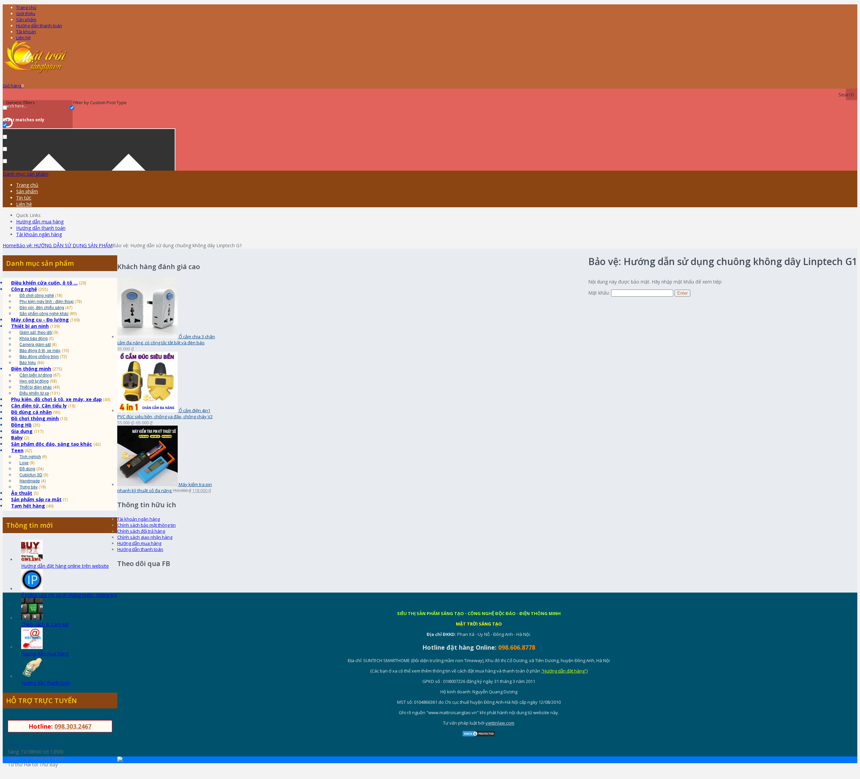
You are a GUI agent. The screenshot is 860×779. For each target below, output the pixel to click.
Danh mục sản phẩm (25, 174)
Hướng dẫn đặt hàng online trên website (65, 566)
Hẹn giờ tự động (34, 381)
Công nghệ (24, 289)
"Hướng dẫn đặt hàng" (564, 671)
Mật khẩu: (599, 293)
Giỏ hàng (13, 86)
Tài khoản (26, 32)
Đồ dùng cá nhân (31, 412)
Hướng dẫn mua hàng (39, 221)
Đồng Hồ (21, 425)
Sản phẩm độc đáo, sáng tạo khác (51, 444)
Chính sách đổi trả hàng (141, 531)
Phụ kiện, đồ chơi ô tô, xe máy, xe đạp (56, 399)
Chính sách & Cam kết (45, 624)
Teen (17, 450)
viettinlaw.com (499, 723)
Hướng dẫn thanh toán (39, 26)
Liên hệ (23, 38)
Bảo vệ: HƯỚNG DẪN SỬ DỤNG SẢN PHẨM (64, 245)
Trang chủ (26, 7)
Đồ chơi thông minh (35, 418)
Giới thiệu (25, 13)
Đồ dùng (27, 468)
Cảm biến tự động (35, 375)
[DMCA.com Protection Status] (479, 735)
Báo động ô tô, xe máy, (40, 350)
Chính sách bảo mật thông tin (146, 525)
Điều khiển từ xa (34, 393)
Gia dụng (22, 431)
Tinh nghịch (30, 456)
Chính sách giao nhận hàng (144, 537)
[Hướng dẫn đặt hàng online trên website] (32, 559)
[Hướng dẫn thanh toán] (32, 676)
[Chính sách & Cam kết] (32, 618)
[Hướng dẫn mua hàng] (32, 647)
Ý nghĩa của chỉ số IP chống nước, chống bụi (69, 595)
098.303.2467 (72, 726)
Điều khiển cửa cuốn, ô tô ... (44, 282)
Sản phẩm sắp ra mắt (36, 499)
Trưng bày (28, 486)
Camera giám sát (35, 344)
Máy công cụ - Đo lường (40, 319)
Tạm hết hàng (28, 506)
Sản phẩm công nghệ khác (44, 313)
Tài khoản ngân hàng (39, 234)
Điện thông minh (31, 368)
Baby (17, 437)
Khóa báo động (33, 338)
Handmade (29, 480)
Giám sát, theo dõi (35, 332)
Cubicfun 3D (30, 474)
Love (24, 462)
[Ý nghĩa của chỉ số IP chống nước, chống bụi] (32, 589)
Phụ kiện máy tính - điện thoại (46, 301)
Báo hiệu (27, 362)
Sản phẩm (26, 19)
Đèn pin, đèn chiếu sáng (41, 307)
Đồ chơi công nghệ (36, 295)
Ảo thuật (21, 493)
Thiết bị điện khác (35, 387)
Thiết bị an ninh (30, 326)
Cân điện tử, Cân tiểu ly (39, 405)
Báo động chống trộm (39, 356)
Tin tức (23, 197)
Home (9, 245)
